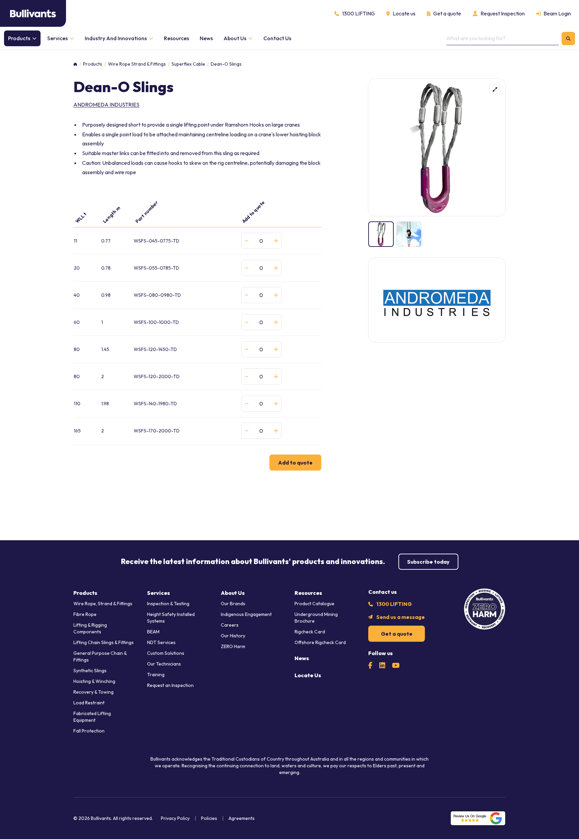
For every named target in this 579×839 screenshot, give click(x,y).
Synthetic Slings (90, 671)
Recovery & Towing (93, 692)
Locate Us (308, 675)
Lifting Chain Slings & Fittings (103, 642)
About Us (233, 592)
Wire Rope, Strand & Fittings (102, 604)
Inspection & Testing (168, 604)
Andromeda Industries (106, 104)
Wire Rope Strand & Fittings (137, 64)
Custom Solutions (165, 653)
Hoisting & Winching (94, 681)
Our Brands (233, 604)
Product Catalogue (314, 604)
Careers (230, 625)
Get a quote (396, 633)
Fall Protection (89, 731)
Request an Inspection (170, 685)
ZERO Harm (233, 646)
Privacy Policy (175, 818)
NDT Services (161, 642)
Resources (308, 592)
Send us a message (400, 617)
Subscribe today (428, 561)
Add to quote (295, 462)
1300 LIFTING (394, 604)
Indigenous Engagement (246, 614)
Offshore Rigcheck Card (320, 642)
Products (92, 64)
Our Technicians (164, 664)
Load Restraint (89, 703)
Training (156, 675)
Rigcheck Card (310, 632)
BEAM (153, 632)
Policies (209, 818)
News (302, 658)
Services (158, 592)
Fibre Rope (84, 614)
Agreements (242, 818)
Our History (233, 636)
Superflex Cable (188, 64)
